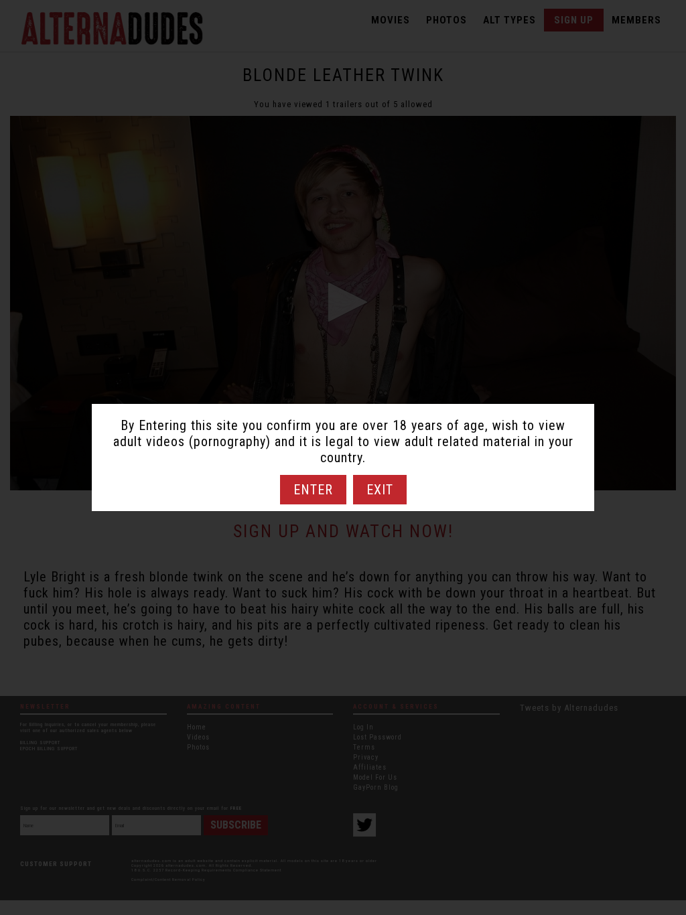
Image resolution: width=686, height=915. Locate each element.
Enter (313, 490)
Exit (379, 490)
